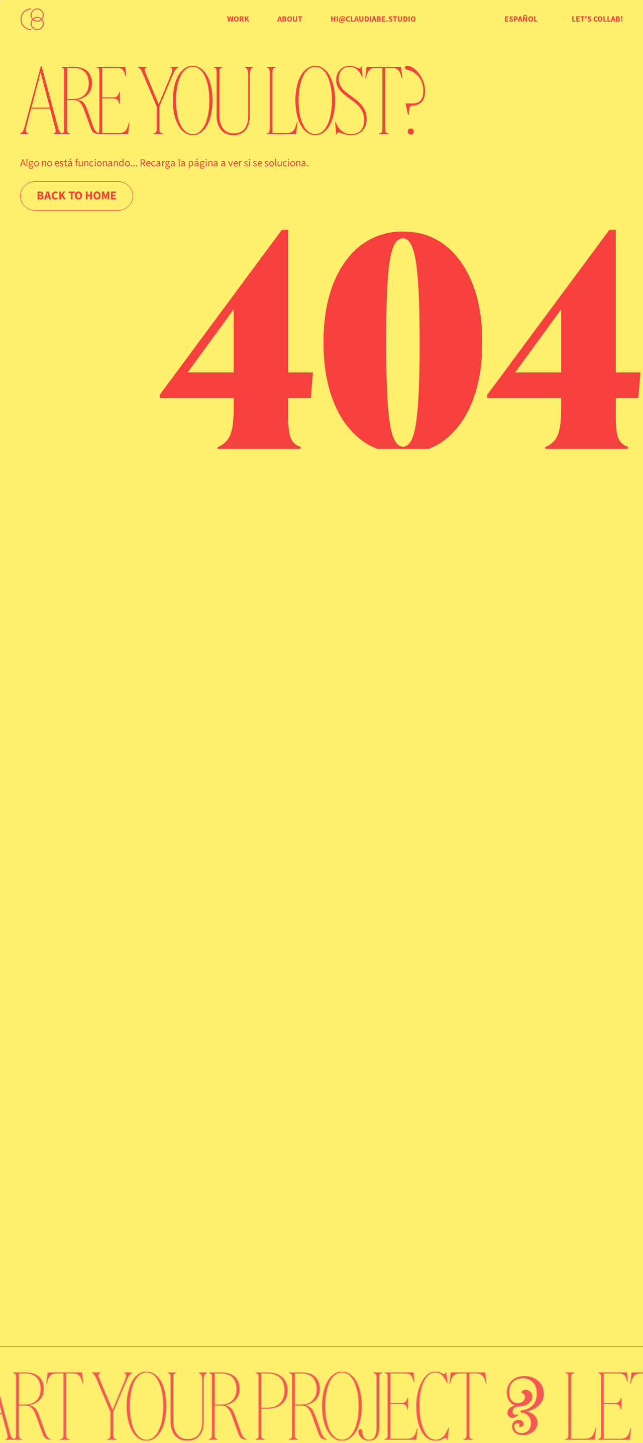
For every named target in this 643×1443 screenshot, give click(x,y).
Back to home (77, 195)
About (289, 19)
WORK (238, 19)
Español (521, 19)
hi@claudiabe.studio (373, 19)
